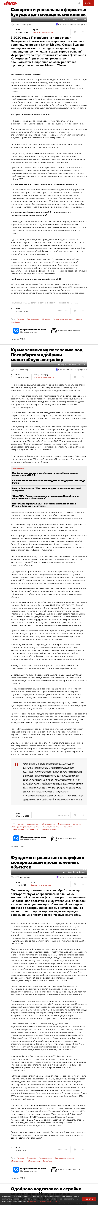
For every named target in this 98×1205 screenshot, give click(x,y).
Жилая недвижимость (51, 826)
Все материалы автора (43, 32)
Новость (20, 319)
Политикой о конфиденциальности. (44, 1201)
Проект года (31, 1158)
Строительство (33, 319)
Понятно (88, 1199)
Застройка (77, 824)
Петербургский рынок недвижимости (25, 826)
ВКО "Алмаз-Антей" (37, 1010)
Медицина (46, 319)
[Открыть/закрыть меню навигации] (75, 3)
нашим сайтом (23, 207)
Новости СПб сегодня (49, 829)
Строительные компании (63, 319)
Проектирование (48, 824)
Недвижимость (64, 824)
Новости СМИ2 (18, 339)
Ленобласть (67, 826)
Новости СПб (32, 829)
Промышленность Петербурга (40, 1161)
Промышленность (18, 1161)
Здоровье (79, 319)
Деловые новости (17, 829)
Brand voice (15, 322)
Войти (88, 3)
